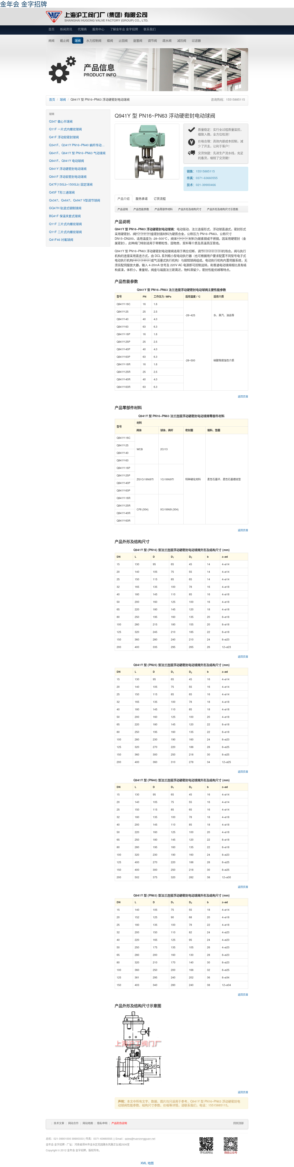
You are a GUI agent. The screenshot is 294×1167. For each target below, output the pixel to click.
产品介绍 (124, 198)
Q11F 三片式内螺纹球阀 (65, 224)
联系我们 (150, 29)
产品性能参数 (141, 209)
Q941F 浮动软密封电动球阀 (68, 176)
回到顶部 (238, 1123)
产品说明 (123, 209)
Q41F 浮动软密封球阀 (64, 137)
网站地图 (88, 1123)
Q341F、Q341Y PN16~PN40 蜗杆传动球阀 (78, 145)
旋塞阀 (137, 40)
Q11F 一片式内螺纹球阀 (65, 129)
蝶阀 (110, 40)
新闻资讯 (66, 29)
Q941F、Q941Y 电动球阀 (66, 160)
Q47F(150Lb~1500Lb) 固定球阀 (71, 184)
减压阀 (181, 40)
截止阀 (64, 40)
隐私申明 (102, 1123)
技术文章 (59, 1123)
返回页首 (243, 396)
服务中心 (98, 29)
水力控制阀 (93, 40)
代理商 (82, 29)
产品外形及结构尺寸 (189, 209)
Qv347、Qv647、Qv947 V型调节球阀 (74, 200)
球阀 (78, 40)
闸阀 (51, 40)
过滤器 (196, 40)
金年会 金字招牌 (97, 17)
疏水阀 (167, 40)
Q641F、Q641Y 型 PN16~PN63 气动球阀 (77, 153)
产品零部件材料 (164, 209)
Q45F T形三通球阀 (62, 192)
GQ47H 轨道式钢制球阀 (65, 208)
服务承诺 (142, 198)
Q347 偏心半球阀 (61, 121)
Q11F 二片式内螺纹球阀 (65, 232)
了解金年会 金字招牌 (124, 29)
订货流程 (160, 198)
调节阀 (152, 40)
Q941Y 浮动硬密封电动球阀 (68, 168)
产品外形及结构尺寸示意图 (222, 209)
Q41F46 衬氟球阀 (61, 239)
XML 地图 (147, 1163)
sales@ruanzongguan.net (140, 1138)
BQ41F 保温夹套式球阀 (65, 216)
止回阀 (123, 40)
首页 (51, 29)
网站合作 (73, 1123)
